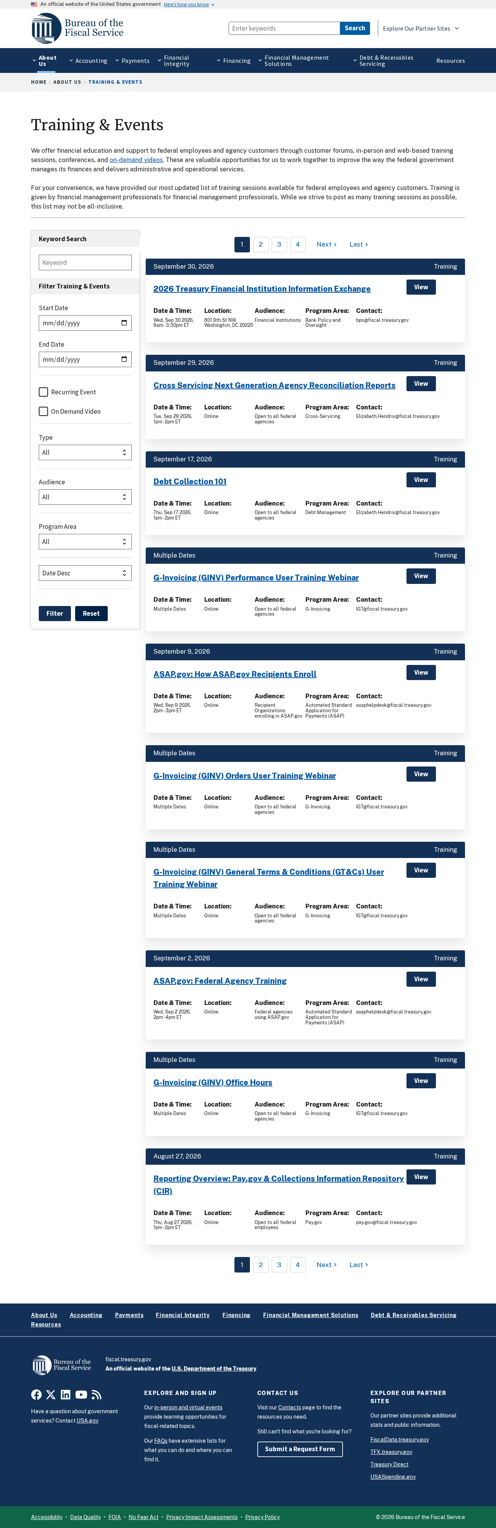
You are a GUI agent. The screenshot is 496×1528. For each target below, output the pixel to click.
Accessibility (46, 1517)
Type (46, 437)
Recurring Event (73, 392)
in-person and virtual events (188, 1407)
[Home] (81, 28)
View (421, 287)
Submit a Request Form (300, 1449)
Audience (52, 482)
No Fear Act (143, 1517)
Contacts (289, 1407)
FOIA (114, 1517)
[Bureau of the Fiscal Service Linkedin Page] (66, 1397)
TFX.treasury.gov (391, 1452)
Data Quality (85, 1517)
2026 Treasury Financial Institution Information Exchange (262, 289)
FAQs (160, 1441)
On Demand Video (76, 411)
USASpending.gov (393, 1477)
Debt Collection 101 (190, 481)
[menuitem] (46, 60)
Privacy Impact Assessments (202, 1517)
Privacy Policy (262, 1517)
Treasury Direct (389, 1464)
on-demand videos (136, 160)
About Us (67, 82)
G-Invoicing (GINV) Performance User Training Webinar (256, 577)
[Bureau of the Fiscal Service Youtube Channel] (81, 1397)
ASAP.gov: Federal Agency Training (220, 981)
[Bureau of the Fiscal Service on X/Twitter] (50, 1397)
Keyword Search (63, 239)
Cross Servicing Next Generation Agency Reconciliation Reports (274, 385)
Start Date (53, 308)
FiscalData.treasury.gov (399, 1439)
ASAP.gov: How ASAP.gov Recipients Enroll (235, 674)
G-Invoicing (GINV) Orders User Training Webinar (244, 775)
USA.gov (87, 1421)
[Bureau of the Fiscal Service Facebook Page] (36, 1397)
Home (38, 82)
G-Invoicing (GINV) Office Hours (212, 1082)
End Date (51, 344)
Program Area (57, 526)
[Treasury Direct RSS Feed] (97, 1397)
